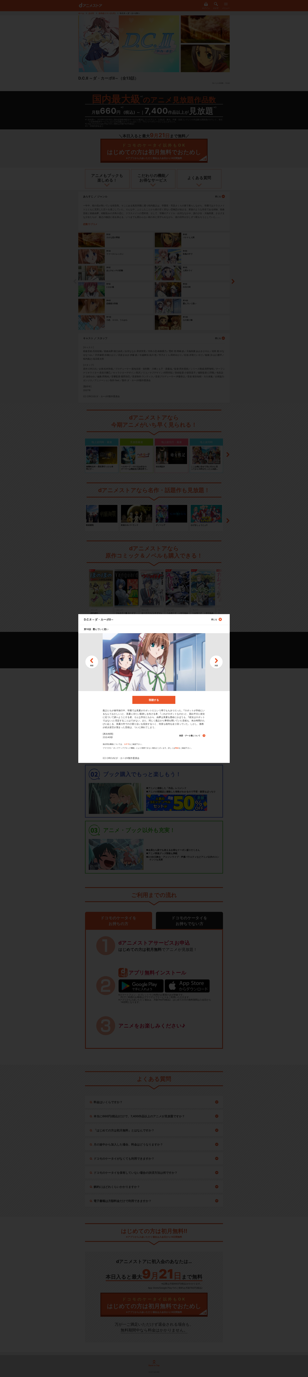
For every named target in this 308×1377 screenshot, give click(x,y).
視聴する (154, 699)
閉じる (214, 619)
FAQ (177, 748)
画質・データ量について (190, 735)
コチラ (126, 744)
